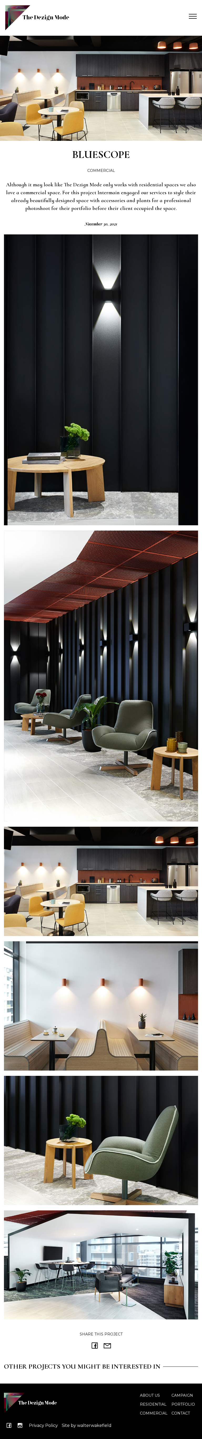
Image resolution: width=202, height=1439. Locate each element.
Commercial (154, 1413)
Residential (153, 1404)
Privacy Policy (43, 1425)
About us (150, 1395)
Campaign (182, 1395)
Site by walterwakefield (87, 1425)
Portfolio (183, 1404)
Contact (180, 1413)
